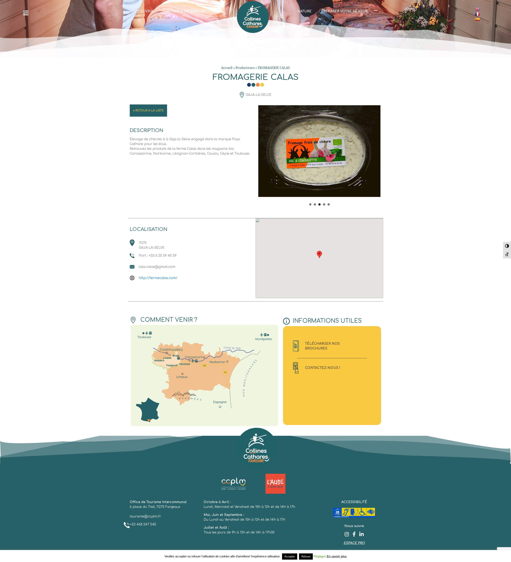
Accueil (226, 68)
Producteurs (245, 68)
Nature (304, 11)
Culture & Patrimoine (184, 11)
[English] (491, 9)
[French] (491, 14)
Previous (252, 154)
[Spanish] (491, 18)
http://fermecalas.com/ (158, 278)
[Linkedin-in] (361, 534)
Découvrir (142, 11)
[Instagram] (346, 534)
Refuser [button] (305, 556)
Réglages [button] (320, 556)
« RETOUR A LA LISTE (148, 110)
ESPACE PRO (354, 543)
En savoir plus (337, 556)
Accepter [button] (289, 556)
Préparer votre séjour (344, 11)
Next (386, 154)
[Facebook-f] (354, 534)
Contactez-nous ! (322, 368)
